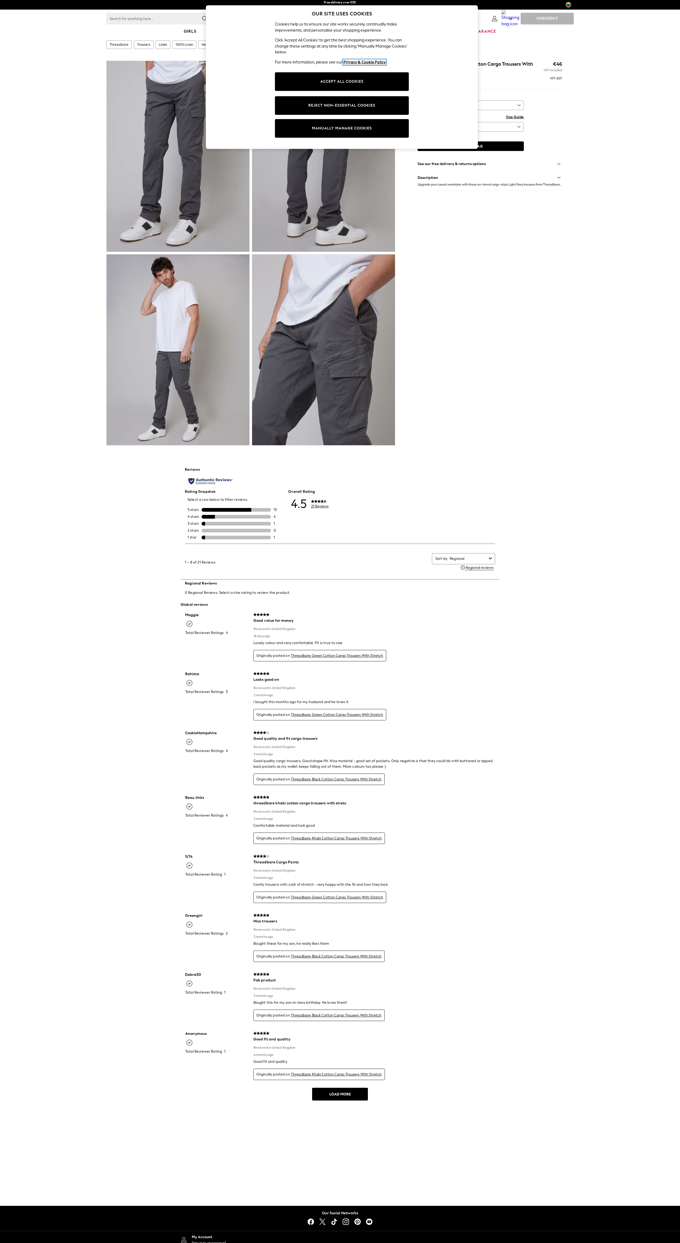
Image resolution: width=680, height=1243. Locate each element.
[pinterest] (357, 1222)
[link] (494, 18)
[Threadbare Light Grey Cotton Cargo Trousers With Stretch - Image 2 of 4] (323, 156)
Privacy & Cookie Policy (364, 62)
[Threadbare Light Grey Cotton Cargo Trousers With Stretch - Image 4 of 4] (323, 349)
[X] (322, 1222)
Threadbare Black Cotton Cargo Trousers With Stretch (336, 779)
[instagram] (346, 1222)
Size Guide (515, 117)
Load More (340, 1094)
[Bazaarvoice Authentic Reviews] (210, 481)
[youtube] (369, 1222)
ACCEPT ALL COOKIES (342, 81)
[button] (490, 177)
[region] (342, 77)
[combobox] (468, 558)
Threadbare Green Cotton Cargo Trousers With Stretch (337, 655)
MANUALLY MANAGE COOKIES (342, 128)
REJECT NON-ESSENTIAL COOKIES (341, 105)
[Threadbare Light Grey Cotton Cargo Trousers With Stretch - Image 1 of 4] (178, 156)
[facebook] (311, 1222)
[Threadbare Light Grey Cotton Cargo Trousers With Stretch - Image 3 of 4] (178, 349)
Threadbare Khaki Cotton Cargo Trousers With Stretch (336, 838)
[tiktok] (334, 1222)
